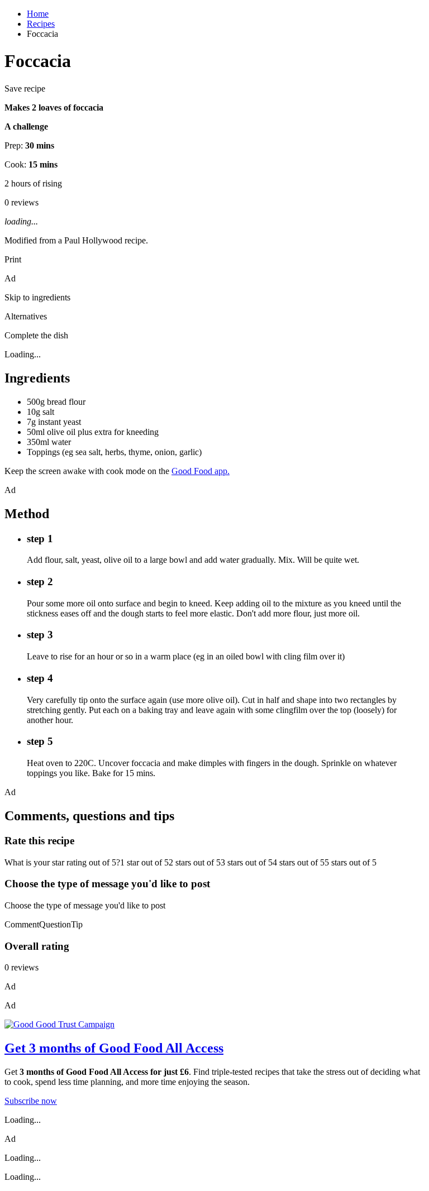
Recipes (41, 23)
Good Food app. (200, 471)
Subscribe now (30, 1101)
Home (38, 13)
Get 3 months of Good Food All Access (113, 1048)
